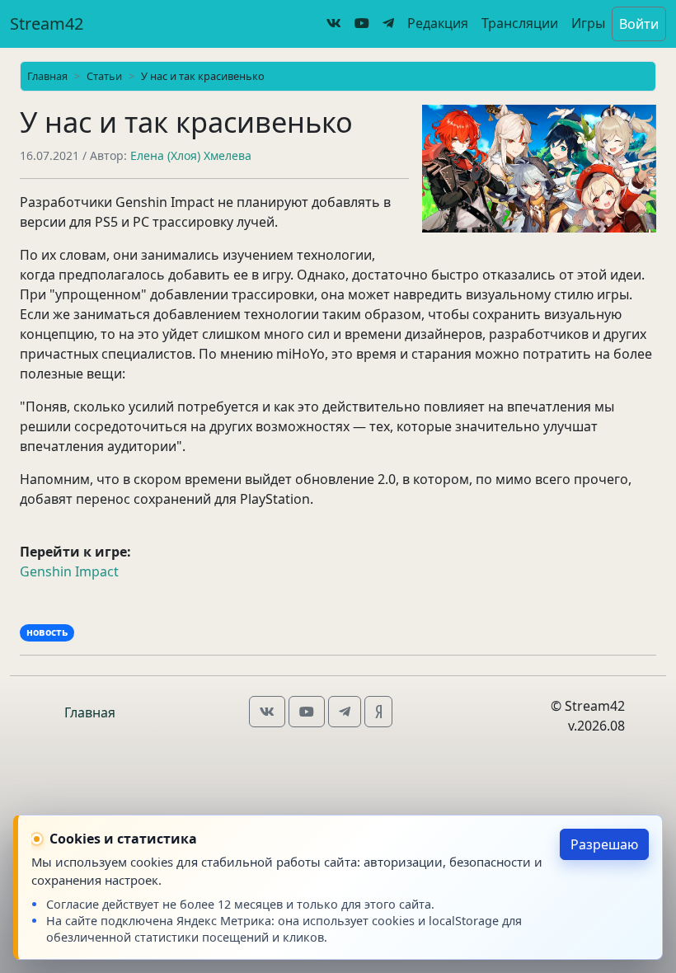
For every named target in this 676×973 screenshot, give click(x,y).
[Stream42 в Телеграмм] (388, 23)
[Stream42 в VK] (334, 23)
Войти (639, 24)
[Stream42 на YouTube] (362, 23)
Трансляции (519, 23)
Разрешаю (604, 844)
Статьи (104, 75)
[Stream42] (267, 710)
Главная (47, 75)
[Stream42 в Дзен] (378, 710)
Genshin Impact (69, 571)
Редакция (437, 23)
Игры (588, 23)
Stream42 (46, 23)
